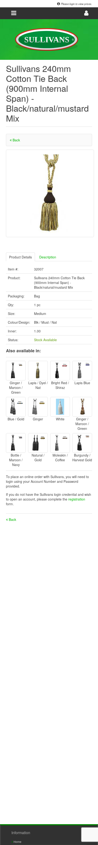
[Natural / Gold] (38, 443)
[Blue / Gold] (16, 407)
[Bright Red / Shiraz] (60, 370)
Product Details (20, 257)
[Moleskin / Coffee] (60, 443)
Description (47, 257)
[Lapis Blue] (82, 370)
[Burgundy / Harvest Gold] (82, 443)
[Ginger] (38, 407)
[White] (60, 407)
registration (76, 499)
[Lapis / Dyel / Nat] (38, 370)
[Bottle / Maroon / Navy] (16, 443)
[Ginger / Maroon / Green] (16, 370)
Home (17, 842)
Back (16, 140)
